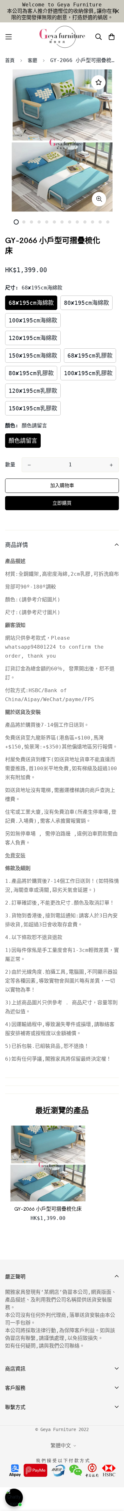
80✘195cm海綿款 (86, 302)
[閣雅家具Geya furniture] (62, 36)
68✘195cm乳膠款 (90, 355)
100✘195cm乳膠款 (88, 373)
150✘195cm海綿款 (33, 355)
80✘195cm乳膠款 (31, 373)
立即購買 (62, 503)
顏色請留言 (23, 440)
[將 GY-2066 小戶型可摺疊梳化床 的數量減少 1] (29, 465)
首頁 (10, 60)
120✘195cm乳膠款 (33, 390)
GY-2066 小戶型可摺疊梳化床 (48, 1209)
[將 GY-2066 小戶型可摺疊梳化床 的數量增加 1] (111, 465)
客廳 (32, 60)
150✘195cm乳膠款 (33, 408)
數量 (10, 465)
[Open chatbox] (14, 1498)
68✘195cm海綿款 (31, 302)
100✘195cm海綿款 (33, 320)
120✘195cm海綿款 (33, 338)
